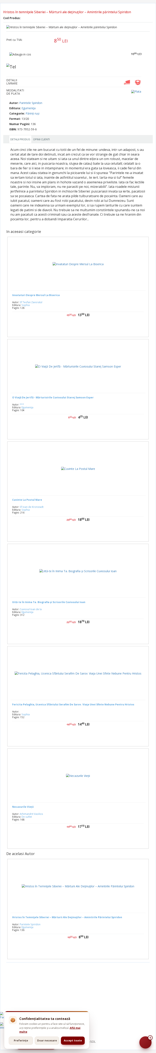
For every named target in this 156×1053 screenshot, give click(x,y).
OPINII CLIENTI (41, 139)
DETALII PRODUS (20, 139)
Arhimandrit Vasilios (31, 813)
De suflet (27, 816)
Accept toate (73, 1040)
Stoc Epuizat (81, 430)
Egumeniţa (29, 108)
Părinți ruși (32, 113)
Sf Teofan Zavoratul (31, 302)
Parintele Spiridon (30, 103)
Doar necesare (47, 1040)
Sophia (26, 305)
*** (22, 404)
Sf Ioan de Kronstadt (31, 506)
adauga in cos (90, 328)
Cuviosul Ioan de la (31, 609)
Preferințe (21, 1040)
